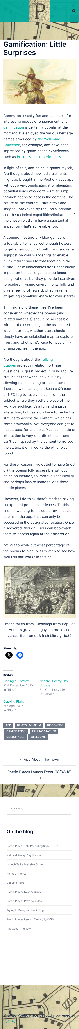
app (8, 725)
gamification (13, 127)
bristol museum (29, 725)
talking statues (44, 731)
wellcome (38, 737)
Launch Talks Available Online (25, 864)
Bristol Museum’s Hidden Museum (44, 156)
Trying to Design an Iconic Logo (26, 910)
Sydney (9, 1021)
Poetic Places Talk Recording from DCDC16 (33, 846)
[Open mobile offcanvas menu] (5, 11)
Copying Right (13, 701)
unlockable (15, 737)
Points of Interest (17, 873)
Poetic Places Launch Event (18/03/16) (39, 772)
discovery (55, 725)
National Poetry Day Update (24, 855)
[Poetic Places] (39, 10)
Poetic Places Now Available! (24, 892)
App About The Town (41, 759)
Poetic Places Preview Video (24, 901)
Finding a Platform (16, 681)
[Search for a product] (74, 11)
